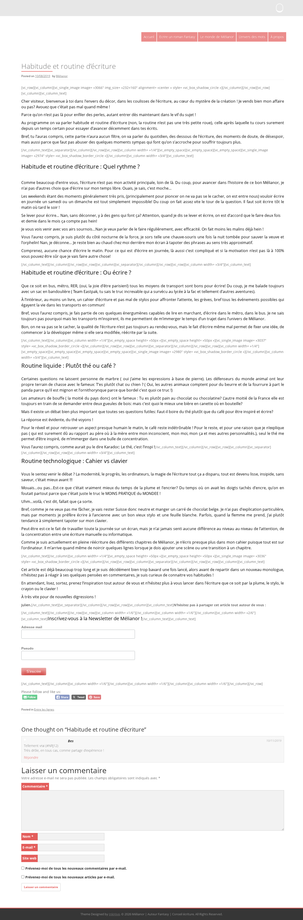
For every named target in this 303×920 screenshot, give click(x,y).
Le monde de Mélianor (217, 37)
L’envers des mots (252, 37)
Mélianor (62, 76)
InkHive (114, 914)
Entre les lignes (44, 709)
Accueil (149, 37)
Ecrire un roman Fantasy (177, 37)
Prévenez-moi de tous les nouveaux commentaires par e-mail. (76, 868)
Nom (27, 836)
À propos (277, 37)
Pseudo (27, 648)
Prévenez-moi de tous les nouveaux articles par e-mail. (70, 877)
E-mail (29, 847)
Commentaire (35, 786)
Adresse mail (31, 627)
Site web (29, 858)
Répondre (31, 757)
